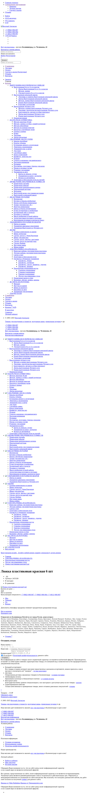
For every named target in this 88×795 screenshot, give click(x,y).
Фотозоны (13, 445)
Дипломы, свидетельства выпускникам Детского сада (33, 364)
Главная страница (11, 3)
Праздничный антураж (17, 443)
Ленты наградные (16, 391)
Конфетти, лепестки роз (18, 410)
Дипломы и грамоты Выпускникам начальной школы (33, 350)
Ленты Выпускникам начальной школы (28, 352)
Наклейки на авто (16, 543)
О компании (9, 66)
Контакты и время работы (10, 49)
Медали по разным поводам (19, 381)
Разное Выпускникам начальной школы (28, 356)
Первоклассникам (16, 372)
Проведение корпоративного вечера (22, 441)
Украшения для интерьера (18, 545)
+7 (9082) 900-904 (11, 327)
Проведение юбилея (16, 439)
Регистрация (10, 56)
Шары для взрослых (16, 491)
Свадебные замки (15, 406)
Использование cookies (13, 744)
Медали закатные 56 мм (18, 376)
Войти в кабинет (11, 760)
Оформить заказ (7, 695)
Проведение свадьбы (17, 437)
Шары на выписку (16, 541)
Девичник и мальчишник (18, 401)
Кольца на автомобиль (22, 431)
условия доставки (58, 675)
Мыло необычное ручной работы (21, 470)
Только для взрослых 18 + (18, 458)
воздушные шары (38, 321)
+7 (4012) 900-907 (11, 329)
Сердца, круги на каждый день (20, 495)
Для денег (13, 404)
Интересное (13, 453)
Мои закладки (10, 762)
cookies (24, 779)
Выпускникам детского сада (24, 106)
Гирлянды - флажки (21, 520)
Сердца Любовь (15, 497)
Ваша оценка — (7, 645)
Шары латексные (15, 487)
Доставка (8, 68)
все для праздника (37, 708)
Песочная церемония (17, 416)
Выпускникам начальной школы (26, 95)
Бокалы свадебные (16, 395)
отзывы (72, 686)
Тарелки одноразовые (22, 528)
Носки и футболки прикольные (20, 456)
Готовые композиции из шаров (20, 485)
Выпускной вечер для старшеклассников (24, 447)
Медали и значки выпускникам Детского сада (30, 362)
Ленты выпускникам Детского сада (27, 368)
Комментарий (6, 653)
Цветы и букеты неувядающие (20, 462)
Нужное (12, 412)
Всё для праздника (7, 47)
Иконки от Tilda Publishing (10, 783)
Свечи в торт (14, 509)
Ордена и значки (15, 385)
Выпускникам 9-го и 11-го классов (26, 87)
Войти (7, 16)
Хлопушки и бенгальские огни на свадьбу (24, 433)
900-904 (11, 32)
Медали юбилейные (16, 379)
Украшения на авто (21, 172)
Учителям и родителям (22, 358)
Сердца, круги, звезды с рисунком (21, 493)
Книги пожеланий (16, 408)
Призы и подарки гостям (18, 422)
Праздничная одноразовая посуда (26, 268)
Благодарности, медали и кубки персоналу (29, 366)
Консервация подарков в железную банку (24, 474)
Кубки (11, 387)
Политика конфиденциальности (17, 746)
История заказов (11, 764)
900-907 (11, 30)
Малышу (12, 537)
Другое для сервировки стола (24, 530)
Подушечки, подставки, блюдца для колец (24, 420)
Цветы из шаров (15, 478)
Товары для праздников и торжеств (18, 321)
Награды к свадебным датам (19, 383)
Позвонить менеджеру (9, 697)
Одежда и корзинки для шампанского (23, 414)
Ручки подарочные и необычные (21, 464)
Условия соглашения (12, 742)
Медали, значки (19, 345)
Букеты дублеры (15, 397)
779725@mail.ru (11, 36)
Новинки (12, 6)
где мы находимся (39, 671)
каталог (79, 682)
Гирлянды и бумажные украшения (26, 259)
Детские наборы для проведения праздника (25, 507)
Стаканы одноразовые (22, 526)
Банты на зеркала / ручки (23, 428)
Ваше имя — (6, 649)
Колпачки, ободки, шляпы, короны (22, 534)
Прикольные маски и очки (19, 532)
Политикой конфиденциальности (25, 655)
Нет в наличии (6, 611)
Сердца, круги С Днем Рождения (21, 489)
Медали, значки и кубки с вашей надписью (25, 377)
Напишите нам (6, 613)
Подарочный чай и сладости (19, 466)
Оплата (8, 70)
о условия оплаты (47, 679)
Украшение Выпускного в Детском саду (24, 482)
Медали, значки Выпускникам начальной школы (31, 354)
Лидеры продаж (15, 8)
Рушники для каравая (17, 424)
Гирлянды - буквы (20, 514)
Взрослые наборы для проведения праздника (25, 505)
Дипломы (13, 389)
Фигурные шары (15, 499)
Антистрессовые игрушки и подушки (23, 472)
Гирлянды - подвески (21, 516)
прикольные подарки (53, 321)
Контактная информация (14, 335)
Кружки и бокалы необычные (20, 455)
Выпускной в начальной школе (20, 449)
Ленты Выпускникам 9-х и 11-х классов (28, 343)
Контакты (8, 76)
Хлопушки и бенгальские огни (20, 510)
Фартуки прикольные (17, 460)
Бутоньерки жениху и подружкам (21, 399)
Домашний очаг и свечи (18, 402)
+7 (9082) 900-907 (11, 325)
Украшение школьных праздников (22, 480)
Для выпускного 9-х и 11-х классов (26, 347)
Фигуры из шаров (16, 539)
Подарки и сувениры (17, 468)
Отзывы (8, 12)
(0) (6, 23)
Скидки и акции (15, 10)
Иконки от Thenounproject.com (31, 783)
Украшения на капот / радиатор (25, 429)
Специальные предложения (15, 4)
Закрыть (8, 79)
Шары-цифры (14, 501)
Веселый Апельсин (22, 318)
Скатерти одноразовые (22, 524)
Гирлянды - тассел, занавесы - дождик (28, 518)
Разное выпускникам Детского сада (27, 370)
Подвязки (13, 418)
